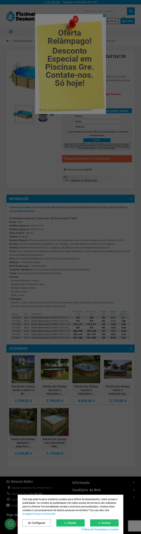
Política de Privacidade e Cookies (100, 529)
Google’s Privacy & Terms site (38, 513)
